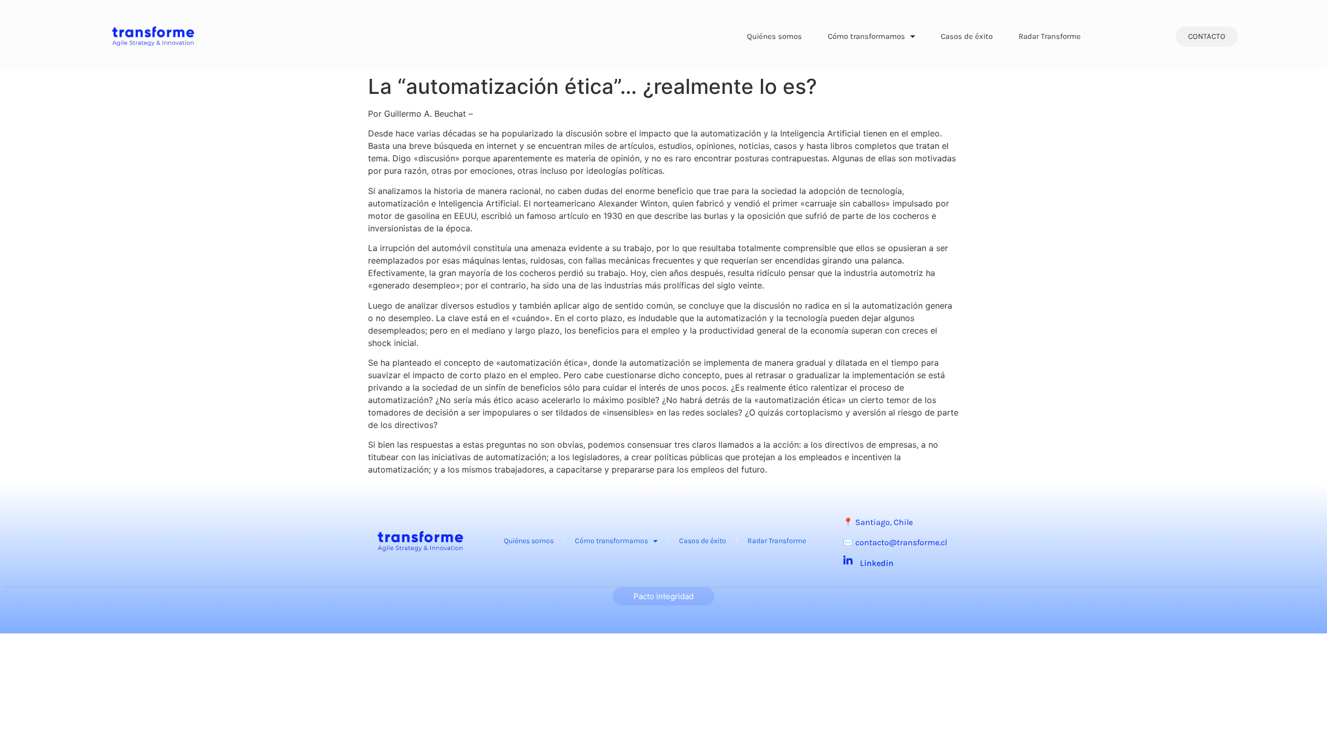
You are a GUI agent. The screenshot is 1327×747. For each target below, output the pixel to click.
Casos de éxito (967, 36)
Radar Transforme (1050, 36)
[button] (1207, 36)
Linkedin (877, 563)
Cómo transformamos (866, 36)
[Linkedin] (848, 561)
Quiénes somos (774, 36)
